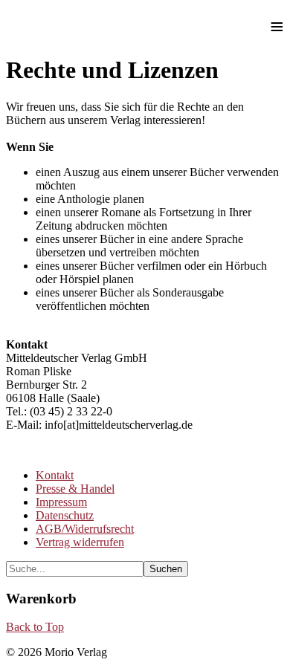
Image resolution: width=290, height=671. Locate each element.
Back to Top (35, 626)
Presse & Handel (75, 488)
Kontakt (55, 475)
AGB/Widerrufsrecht (85, 528)
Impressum (61, 502)
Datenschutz (65, 515)
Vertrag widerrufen (80, 542)
